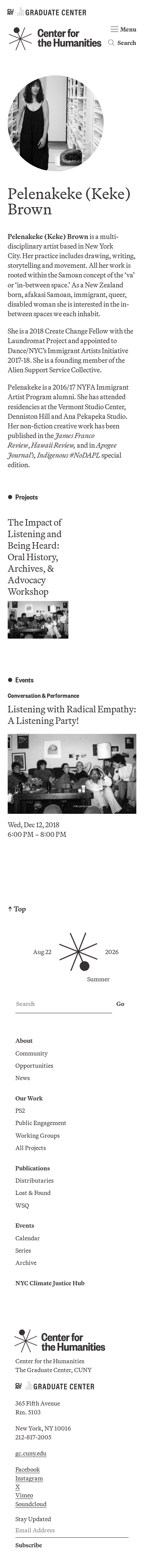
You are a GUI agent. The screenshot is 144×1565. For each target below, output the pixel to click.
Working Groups (37, 1135)
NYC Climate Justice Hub (49, 1283)
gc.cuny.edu (30, 1453)
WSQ (22, 1205)
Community (31, 1053)
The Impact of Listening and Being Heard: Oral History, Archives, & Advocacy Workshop (35, 556)
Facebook (27, 1469)
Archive (25, 1262)
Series (23, 1250)
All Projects (30, 1148)
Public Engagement (40, 1123)
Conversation (24, 695)
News (22, 1078)
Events (24, 1225)
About (24, 1040)
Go (120, 1003)
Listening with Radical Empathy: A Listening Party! (72, 714)
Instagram (29, 1478)
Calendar (27, 1238)
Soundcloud (30, 1504)
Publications (32, 1168)
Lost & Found (33, 1193)
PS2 (20, 1110)
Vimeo (24, 1495)
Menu (128, 29)
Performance (63, 695)
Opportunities (34, 1065)
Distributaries (34, 1180)
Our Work (29, 1098)
